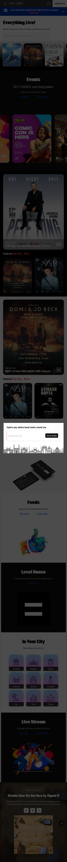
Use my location (52, 435)
